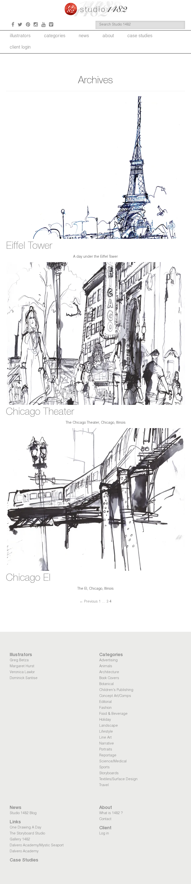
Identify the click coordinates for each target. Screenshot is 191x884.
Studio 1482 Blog (23, 813)
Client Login (20, 47)
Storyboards (109, 773)
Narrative (106, 744)
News (84, 36)
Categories (54, 36)
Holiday (105, 720)
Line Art (105, 738)
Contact (105, 819)
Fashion (105, 708)
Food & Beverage (113, 714)
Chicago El (28, 578)
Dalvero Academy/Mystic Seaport (37, 845)
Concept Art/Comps (115, 696)
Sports (104, 767)
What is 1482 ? (111, 813)
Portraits (105, 749)
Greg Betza (19, 660)
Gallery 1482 (20, 839)
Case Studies (139, 36)
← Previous (89, 602)
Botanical (106, 684)
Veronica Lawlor (22, 672)
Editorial (105, 702)
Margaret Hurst (22, 666)
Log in (104, 833)
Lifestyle (106, 732)
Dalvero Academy (24, 851)
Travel (104, 785)
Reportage (107, 755)
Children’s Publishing (116, 690)
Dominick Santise (24, 678)
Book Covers (109, 678)
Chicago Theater (40, 412)
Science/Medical (113, 761)
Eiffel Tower (29, 246)
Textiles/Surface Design (118, 779)
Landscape (108, 726)
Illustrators (20, 36)
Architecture (109, 672)
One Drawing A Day (25, 827)
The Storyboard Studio (27, 833)
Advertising (108, 660)
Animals (105, 666)
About (108, 36)
